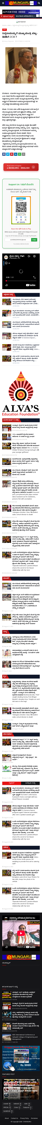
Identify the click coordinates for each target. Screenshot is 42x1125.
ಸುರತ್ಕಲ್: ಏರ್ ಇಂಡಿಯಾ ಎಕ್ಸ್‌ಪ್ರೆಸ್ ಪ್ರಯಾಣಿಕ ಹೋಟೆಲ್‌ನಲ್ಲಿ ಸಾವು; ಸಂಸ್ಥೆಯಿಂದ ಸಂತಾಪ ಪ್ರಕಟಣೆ (23, 995)
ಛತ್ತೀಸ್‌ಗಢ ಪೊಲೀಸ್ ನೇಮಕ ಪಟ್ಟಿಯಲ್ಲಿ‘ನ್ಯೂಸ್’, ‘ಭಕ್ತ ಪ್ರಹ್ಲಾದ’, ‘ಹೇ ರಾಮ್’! (24, 757)
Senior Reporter (9, 41)
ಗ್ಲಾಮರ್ (11, 783)
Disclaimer (34, 1118)
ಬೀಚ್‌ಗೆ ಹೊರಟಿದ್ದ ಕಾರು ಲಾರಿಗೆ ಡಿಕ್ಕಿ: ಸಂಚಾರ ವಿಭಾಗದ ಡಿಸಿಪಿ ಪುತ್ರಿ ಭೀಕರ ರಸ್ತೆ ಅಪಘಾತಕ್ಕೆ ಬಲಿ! (25, 1026)
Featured (27, 1108)
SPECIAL (7, 1108)
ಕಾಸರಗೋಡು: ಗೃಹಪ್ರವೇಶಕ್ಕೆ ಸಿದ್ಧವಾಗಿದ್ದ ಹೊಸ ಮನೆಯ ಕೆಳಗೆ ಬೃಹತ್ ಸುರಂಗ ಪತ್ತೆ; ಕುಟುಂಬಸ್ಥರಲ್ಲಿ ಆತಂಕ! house (25, 461)
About (7, 1118)
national (17, 1104)
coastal (6, 1104)
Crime (17, 1108)
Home (4, 25)
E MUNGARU (27, 1122)
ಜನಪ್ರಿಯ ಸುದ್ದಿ (30, 783)
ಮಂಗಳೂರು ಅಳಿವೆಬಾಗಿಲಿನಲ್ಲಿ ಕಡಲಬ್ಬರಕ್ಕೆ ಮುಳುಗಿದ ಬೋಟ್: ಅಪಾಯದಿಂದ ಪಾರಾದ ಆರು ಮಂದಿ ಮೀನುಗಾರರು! (26, 324)
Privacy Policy (24, 1118)
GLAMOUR (7, 1111)
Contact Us (14, 1118)
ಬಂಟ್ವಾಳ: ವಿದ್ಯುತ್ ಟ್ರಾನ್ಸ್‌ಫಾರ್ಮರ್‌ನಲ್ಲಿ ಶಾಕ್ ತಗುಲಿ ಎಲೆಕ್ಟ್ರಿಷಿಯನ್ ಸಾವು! (24, 725)
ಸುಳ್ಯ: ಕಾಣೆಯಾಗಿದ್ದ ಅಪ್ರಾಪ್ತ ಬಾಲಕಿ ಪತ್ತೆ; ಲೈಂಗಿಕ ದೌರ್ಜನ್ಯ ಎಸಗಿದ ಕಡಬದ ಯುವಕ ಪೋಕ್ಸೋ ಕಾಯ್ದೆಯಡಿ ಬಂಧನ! (25, 1015)
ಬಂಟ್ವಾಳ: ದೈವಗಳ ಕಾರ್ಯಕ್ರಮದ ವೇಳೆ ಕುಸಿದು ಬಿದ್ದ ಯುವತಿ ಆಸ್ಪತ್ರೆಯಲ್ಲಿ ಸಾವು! (25, 426)
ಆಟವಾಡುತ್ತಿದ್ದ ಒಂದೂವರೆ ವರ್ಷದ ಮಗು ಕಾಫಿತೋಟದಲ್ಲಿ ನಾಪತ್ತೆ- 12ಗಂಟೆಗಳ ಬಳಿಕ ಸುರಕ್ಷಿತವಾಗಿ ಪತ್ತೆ (25, 653)
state (9, 25)
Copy (34, 240)
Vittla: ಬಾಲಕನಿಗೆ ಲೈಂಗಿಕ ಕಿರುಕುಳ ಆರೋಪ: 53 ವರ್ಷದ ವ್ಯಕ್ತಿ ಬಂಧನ (23, 436)
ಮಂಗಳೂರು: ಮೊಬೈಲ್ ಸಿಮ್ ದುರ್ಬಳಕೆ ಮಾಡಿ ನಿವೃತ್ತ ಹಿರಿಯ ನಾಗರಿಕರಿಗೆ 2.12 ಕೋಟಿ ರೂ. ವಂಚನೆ (25, 472)
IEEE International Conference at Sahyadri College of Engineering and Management (25, 1037)
